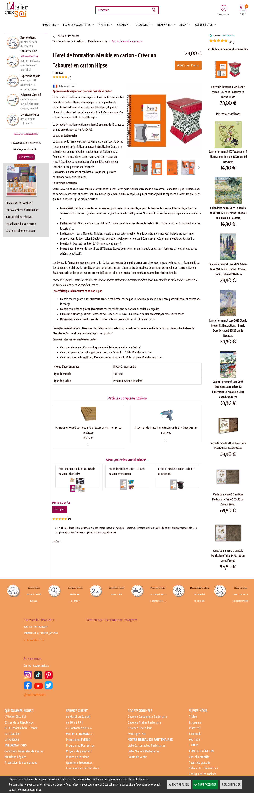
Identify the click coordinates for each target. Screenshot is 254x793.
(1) (69, 77)
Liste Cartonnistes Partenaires (146, 745)
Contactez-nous (28, 50)
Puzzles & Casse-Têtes (77, 24)
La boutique (12, 739)
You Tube (194, 739)
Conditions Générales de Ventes (24, 751)
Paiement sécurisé (30, 94)
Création (122, 24)
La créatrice (12, 734)
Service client (28, 37)
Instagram (195, 722)
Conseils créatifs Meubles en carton (132, 352)
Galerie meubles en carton (20, 230)
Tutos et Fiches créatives (19, 216)
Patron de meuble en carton (127, 41)
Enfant (183, 24)
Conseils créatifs (199, 757)
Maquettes (48, 24)
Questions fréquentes (79, 762)
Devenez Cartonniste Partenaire (147, 716)
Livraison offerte (29, 114)
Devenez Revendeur (140, 728)
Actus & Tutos (204, 24)
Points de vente (137, 757)
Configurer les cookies (202, 774)
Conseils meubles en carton (21, 223)
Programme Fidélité (78, 739)
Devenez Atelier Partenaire (144, 722)
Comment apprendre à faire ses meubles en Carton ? (112, 347)
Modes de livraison (77, 757)
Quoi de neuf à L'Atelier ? (19, 203)
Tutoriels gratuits (199, 762)
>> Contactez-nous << (79, 728)
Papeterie (104, 24)
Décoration (143, 24)
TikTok (193, 716)
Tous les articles (61, 41)
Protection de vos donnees (21, 762)
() (231, 42)
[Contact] (33, 601)
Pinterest (194, 728)
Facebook (194, 734)
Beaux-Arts (164, 24)
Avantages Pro (136, 734)
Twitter (193, 745)
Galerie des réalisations (203, 768)
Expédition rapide (30, 76)
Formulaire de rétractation (82, 768)
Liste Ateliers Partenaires (143, 751)
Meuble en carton (97, 41)
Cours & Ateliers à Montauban (22, 210)
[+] (79, 601)
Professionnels (140, 711)
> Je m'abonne (33, 640)
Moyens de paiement (78, 751)
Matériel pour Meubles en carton (144, 357)
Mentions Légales (15, 757)
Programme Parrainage (80, 745)
